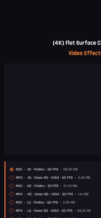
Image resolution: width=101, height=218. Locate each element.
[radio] (12, 169)
